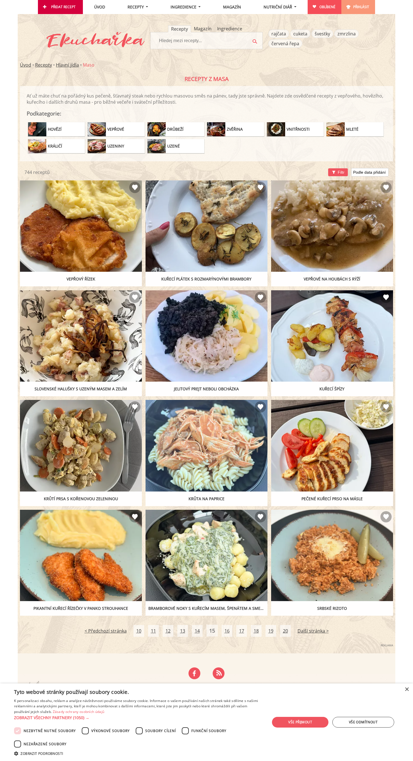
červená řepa (285, 43)
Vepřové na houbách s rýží (332, 279)
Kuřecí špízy (331, 388)
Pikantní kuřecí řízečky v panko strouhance (80, 608)
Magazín (232, 7)
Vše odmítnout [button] (363, 722)
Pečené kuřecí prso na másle (332, 498)
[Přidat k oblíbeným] (134, 187)
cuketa (300, 34)
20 (285, 631)
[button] (138, 718)
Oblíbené (327, 6)
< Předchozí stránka (106, 631)
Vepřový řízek (81, 279)
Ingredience (183, 7)
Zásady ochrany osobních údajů (79, 711)
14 (197, 631)
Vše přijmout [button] (300, 722)
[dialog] (206, 722)
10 (138, 631)
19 (270, 631)
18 (256, 631)
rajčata (278, 34)
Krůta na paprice (206, 498)
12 (168, 631)
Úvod (99, 7)
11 (153, 631)
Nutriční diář (278, 7)
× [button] (407, 689)
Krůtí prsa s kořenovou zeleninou (81, 498)
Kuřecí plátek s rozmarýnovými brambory (206, 279)
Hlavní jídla (67, 65)
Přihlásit (361, 6)
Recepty (136, 7)
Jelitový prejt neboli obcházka (206, 388)
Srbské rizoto (332, 608)
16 (227, 631)
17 (241, 631)
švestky (322, 34)
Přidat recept (63, 6)
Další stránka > (313, 631)
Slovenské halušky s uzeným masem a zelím (81, 388)
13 (182, 631)
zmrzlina (346, 34)
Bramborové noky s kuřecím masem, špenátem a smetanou (207, 608)
